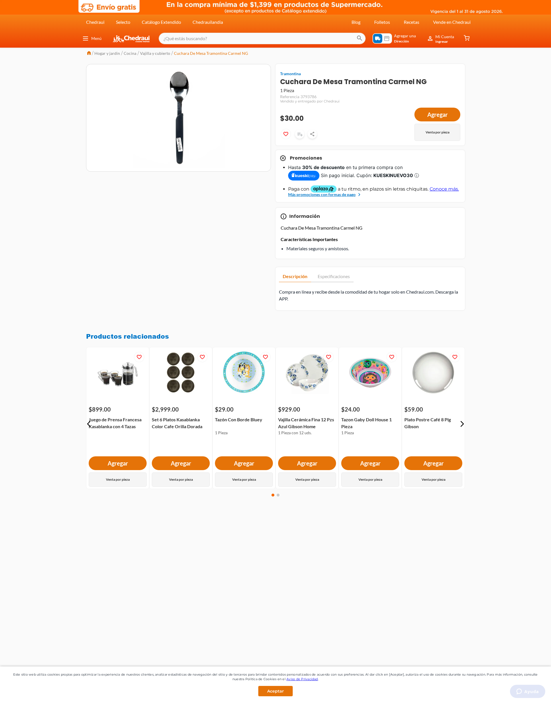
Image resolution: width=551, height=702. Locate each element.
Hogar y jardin (107, 53)
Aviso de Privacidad (302, 679)
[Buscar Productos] (359, 38)
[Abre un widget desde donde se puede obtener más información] (527, 692)
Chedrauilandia (208, 22)
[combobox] (262, 38)
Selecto (123, 22)
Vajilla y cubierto (155, 53)
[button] (89, 424)
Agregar (437, 114)
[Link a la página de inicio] (89, 53)
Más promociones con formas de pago (322, 194)
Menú (96, 38)
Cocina (130, 53)
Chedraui (95, 22)
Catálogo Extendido (161, 22)
